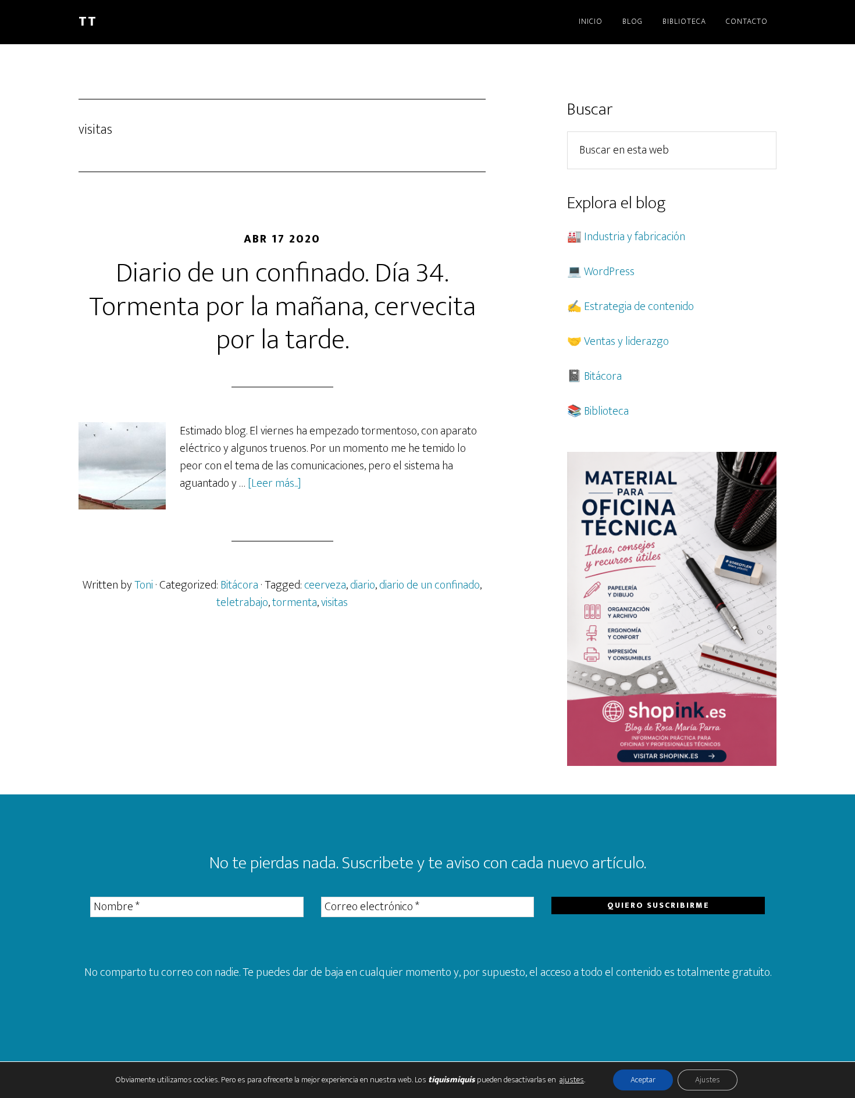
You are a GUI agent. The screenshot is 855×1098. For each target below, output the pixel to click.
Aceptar (643, 1079)
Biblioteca (606, 411)
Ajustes (707, 1079)
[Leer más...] (274, 483)
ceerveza (325, 585)
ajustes (572, 1080)
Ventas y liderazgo (626, 341)
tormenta (294, 602)
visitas (334, 602)
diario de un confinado (429, 585)
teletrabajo (242, 602)
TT (88, 21)
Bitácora (239, 585)
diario (362, 585)
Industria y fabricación (634, 237)
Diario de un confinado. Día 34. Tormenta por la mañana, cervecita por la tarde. (282, 306)
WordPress (609, 271)
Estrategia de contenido (639, 306)
